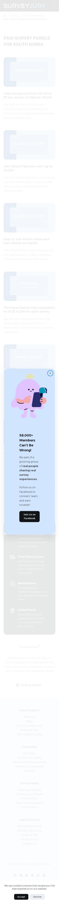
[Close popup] (50, 373)
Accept (21, 896)
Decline (37, 896)
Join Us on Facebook (30, 516)
